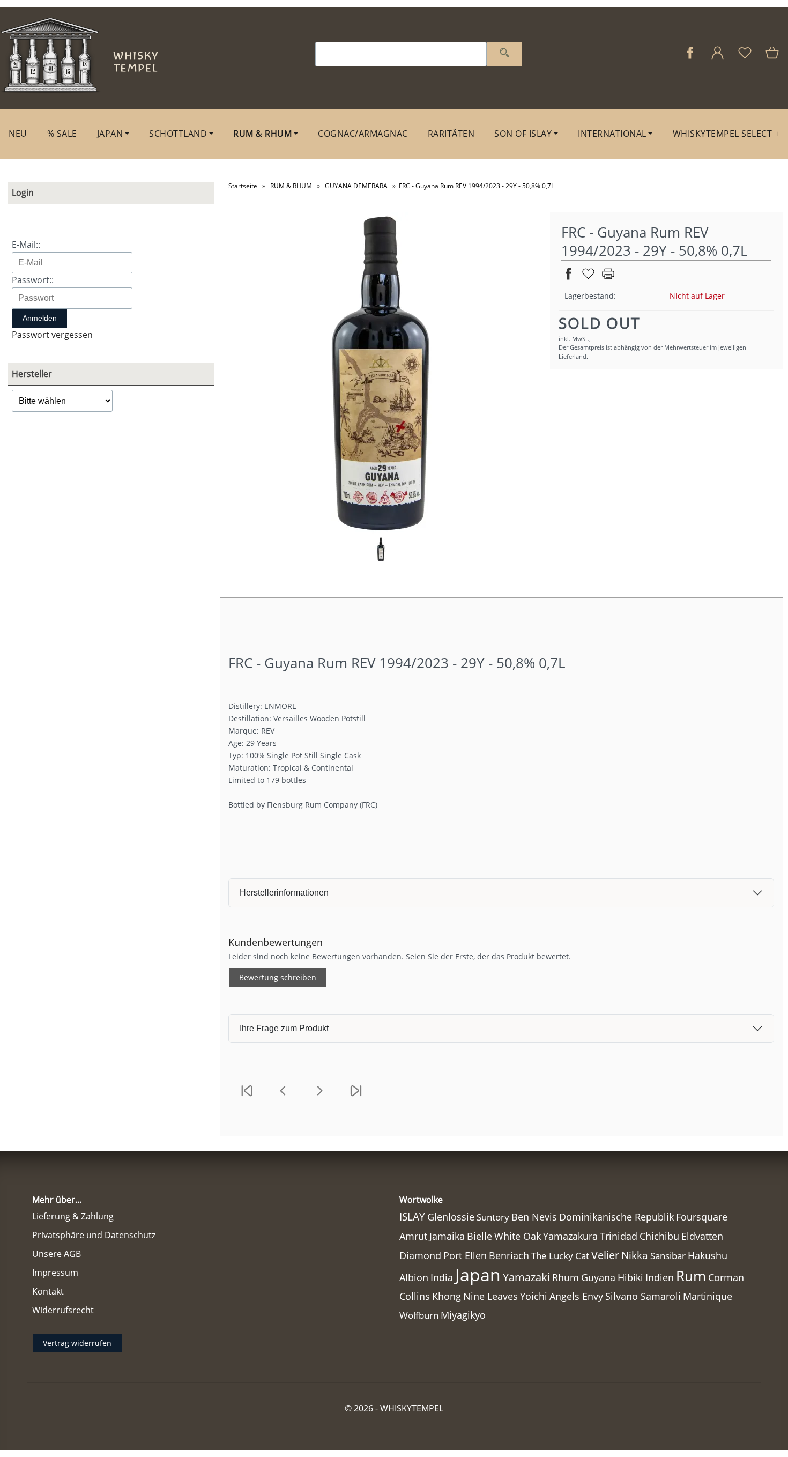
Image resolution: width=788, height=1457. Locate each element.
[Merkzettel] (745, 58)
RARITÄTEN (451, 133)
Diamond (420, 1255)
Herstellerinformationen (284, 892)
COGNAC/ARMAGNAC (363, 133)
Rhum (565, 1277)
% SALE (62, 133)
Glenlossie (450, 1216)
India (441, 1277)
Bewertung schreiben (277, 977)
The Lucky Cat (560, 1255)
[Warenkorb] (773, 58)
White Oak (517, 1236)
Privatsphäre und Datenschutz (93, 1235)
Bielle (479, 1236)
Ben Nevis (534, 1216)
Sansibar (668, 1255)
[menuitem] (18, 133)
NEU (18, 133)
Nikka (634, 1255)
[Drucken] (608, 278)
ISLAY (412, 1216)
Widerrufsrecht (63, 1310)
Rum (691, 1275)
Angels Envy (576, 1296)
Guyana (598, 1277)
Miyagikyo (463, 1314)
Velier (605, 1255)
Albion (413, 1277)
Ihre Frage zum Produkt (284, 1028)
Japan (478, 1274)
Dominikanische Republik (616, 1216)
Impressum (55, 1272)
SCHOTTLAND (178, 133)
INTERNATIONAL (612, 133)
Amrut (413, 1235)
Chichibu (659, 1235)
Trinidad (618, 1236)
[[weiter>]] (319, 1097)
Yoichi (533, 1296)
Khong (446, 1296)
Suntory (493, 1217)
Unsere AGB (56, 1254)
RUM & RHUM (262, 133)
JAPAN (110, 133)
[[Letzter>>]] (356, 1097)
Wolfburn (418, 1315)
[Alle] (504, 54)
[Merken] (588, 278)
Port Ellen (465, 1255)
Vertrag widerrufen (77, 1343)
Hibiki (630, 1277)
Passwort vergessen (52, 335)
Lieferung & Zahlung (73, 1216)
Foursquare (701, 1216)
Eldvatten (702, 1236)
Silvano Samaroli (643, 1296)
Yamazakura (570, 1236)
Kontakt (48, 1291)
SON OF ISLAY (523, 133)
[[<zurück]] (283, 1097)
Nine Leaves (490, 1296)
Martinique (707, 1296)
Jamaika (447, 1236)
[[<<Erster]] (246, 1097)
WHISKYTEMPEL (411, 1408)
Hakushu (707, 1255)
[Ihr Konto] (717, 58)
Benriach (509, 1255)
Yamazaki (526, 1277)
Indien (659, 1277)
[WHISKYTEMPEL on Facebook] (690, 58)
